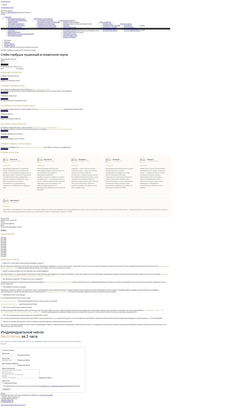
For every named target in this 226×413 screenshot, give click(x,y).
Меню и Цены (126, 24)
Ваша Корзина (69, 37)
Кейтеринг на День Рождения (21, 34)
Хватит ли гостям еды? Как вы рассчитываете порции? (23, 263)
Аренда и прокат (110, 27)
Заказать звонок (7, 11)
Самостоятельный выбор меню (80, 24)
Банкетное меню (110, 30)
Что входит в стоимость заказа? (14, 287)
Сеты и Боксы (105, 22)
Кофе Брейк (13, 22)
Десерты (11, 30)
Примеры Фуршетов (111, 25)
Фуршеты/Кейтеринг (16, 19)
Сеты (65, 22)
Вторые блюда (69, 30)
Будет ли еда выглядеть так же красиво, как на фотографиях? (26, 271)
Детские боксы (69, 34)
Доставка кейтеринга (17, 29)
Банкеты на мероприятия (48, 22)
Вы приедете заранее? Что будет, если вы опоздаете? (23, 279)
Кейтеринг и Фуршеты (43, 19)
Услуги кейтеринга (132, 30)
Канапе (66, 25)
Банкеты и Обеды (67, 20)
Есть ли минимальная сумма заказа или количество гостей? (25, 315)
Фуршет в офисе (15, 27)
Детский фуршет (15, 36)
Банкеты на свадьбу (46, 24)
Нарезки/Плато (69, 27)
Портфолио (129, 27)
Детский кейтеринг (16, 24)
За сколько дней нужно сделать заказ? (17, 307)
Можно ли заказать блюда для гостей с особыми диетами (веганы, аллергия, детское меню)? (37, 321)
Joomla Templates (46, 395)
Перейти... (4, 79)
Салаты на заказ (77, 32)
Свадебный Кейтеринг (17, 20)
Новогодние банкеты (46, 25)
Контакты (128, 25)
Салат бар (67, 32)
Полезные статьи (131, 29)
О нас (142, 25)
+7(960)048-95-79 (7, 8)
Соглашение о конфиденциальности (54, 386)
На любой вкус (76, 29)
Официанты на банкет (47, 27)
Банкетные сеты (70, 36)
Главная (7, 17)
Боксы (66, 24)
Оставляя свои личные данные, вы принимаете (36, 386)
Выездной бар (14, 32)
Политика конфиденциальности (13, 405)
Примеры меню (109, 29)
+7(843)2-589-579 (7, 400)
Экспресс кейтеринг (16, 25)
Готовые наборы (73, 22)
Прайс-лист (108, 24)
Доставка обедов (45, 20)
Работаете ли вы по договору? (14, 295)
